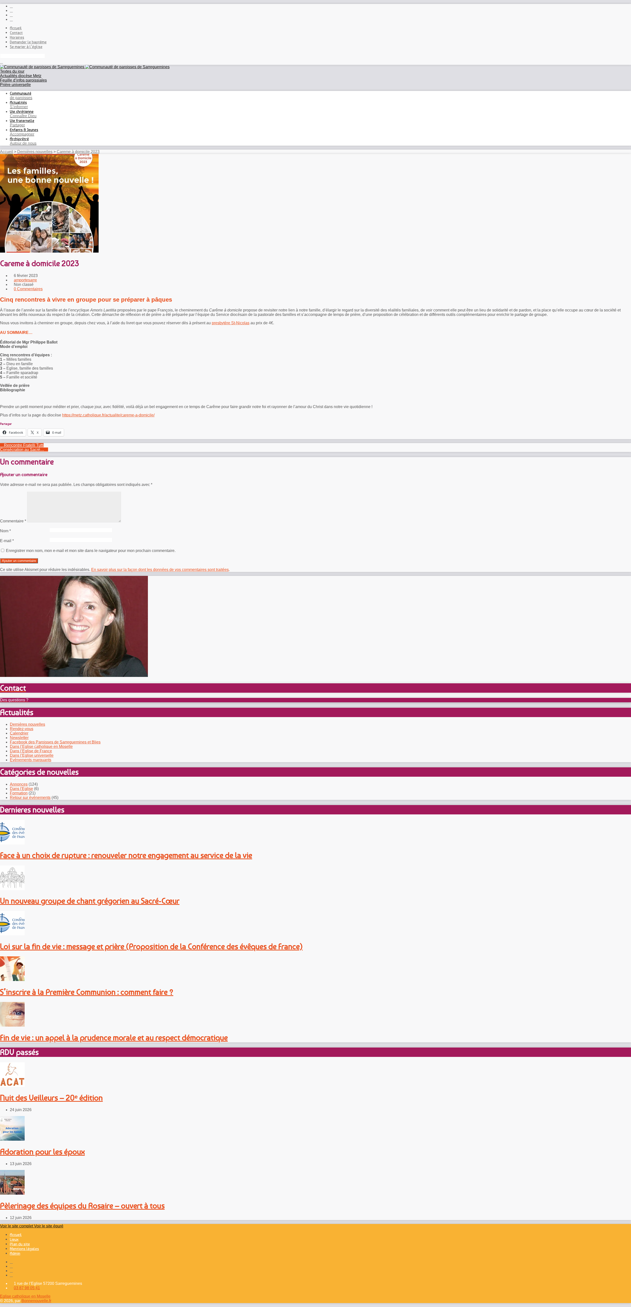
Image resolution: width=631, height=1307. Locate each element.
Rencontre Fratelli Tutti (23, 445)
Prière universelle (15, 85)
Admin (15, 1253)
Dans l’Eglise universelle (31, 755)
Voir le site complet (17, 1226)
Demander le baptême (28, 42)
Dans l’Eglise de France (31, 751)
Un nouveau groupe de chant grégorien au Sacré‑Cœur (89, 901)
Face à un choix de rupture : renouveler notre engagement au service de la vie (126, 855)
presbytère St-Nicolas (230, 323)
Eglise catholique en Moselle (25, 1296)
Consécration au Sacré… (22, 449)
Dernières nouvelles (35, 152)
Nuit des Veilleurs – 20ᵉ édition (51, 1097)
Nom (5, 531)
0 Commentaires (28, 289)
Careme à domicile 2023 (78, 152)
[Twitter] (11, 15)
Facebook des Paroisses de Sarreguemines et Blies (55, 742)
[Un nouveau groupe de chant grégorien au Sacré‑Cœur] (12, 889)
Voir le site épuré (48, 1226)
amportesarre (25, 280)
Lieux (14, 1239)
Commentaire (13, 521)
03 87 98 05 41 (27, 1288)
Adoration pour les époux (42, 1151)
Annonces (19, 784)
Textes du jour (12, 71)
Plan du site (20, 1244)
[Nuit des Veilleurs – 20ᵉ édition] (12, 1085)
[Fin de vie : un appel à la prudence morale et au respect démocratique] (12, 1025)
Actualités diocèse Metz (20, 76)
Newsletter (19, 738)
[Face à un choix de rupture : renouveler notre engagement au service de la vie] (12, 843)
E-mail (7, 541)
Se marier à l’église (26, 46)
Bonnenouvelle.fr (36, 1301)
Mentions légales (24, 1248)
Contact (16, 32)
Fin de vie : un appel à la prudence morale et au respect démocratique (114, 1037)
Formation (19, 793)
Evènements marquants (30, 760)
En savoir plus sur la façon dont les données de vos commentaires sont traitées (160, 570)
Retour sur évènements (30, 797)
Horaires (17, 37)
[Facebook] (11, 10)
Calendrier (19, 733)
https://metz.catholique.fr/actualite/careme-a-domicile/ (108, 415)
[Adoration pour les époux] (12, 1139)
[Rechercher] (1, 62)
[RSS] (11, 6)
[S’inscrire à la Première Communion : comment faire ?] (12, 980)
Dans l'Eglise (21, 789)
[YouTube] (11, 19)
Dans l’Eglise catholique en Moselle (41, 746)
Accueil (16, 28)
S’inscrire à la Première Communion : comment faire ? (86, 992)
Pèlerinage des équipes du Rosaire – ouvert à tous (82, 1205)
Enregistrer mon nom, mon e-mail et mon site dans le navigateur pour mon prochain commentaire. (90, 551)
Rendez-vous (21, 729)
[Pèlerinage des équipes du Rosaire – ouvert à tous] (12, 1193)
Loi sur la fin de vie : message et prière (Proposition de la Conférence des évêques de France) (151, 946)
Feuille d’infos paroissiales (23, 80)
